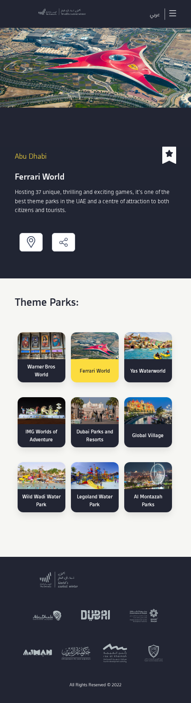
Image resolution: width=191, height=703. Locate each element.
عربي (155, 14)
